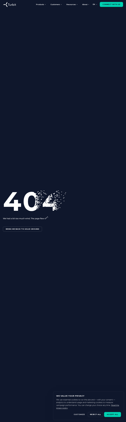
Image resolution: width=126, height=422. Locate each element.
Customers (55, 4)
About (84, 4)
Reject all (95, 414)
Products (40, 4)
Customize (79, 414)
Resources (71, 4)
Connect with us (111, 4)
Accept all (112, 414)
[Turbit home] (9, 4)
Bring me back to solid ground (22, 229)
